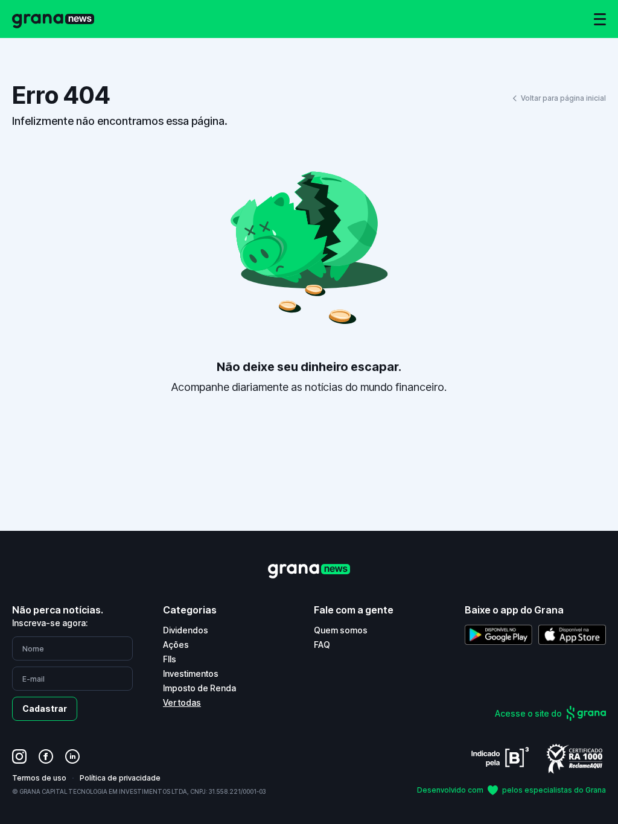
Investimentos (190, 673)
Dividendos (185, 630)
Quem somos (341, 630)
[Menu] (600, 19)
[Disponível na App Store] (572, 634)
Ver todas (182, 702)
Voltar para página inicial (563, 98)
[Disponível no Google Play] (498, 634)
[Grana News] (53, 19)
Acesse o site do (528, 713)
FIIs (169, 659)
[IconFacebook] (46, 756)
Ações (176, 644)
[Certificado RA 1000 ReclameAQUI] (574, 758)
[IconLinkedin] (72, 756)
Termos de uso (39, 777)
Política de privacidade (120, 777)
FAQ (322, 644)
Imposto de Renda (199, 688)
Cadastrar (44, 708)
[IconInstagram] (19, 756)
